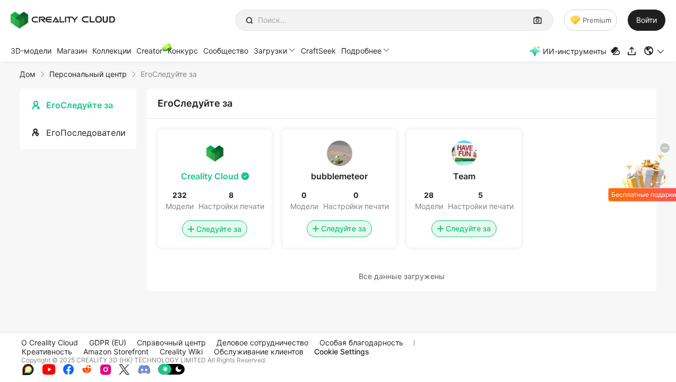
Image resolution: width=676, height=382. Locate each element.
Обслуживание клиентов (259, 351)
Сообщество (225, 50)
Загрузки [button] (270, 50)
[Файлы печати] (617, 51)
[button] (654, 51)
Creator (149, 50)
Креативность (47, 351)
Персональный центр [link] (88, 74)
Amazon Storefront (116, 351)
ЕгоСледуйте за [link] (169, 74)
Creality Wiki (181, 351)
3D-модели (31, 50)
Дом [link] (28, 74)
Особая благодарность (361, 342)
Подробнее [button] (361, 50)
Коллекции (111, 50)
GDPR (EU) (107, 342)
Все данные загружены (402, 276)
